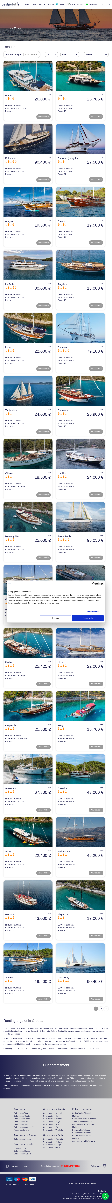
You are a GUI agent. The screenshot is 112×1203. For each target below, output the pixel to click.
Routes (51, 4)
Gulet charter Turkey (22, 1113)
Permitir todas (87, 618)
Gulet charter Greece (22, 1119)
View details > (43, 117)
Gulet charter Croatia (22, 1116)
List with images (14, 54)
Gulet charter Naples (22, 1151)
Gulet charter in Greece (25, 1135)
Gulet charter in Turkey (54, 1135)
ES (103, 4)
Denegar (55, 618)
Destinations (37, 4)
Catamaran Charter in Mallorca (84, 1119)
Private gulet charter (22, 1130)
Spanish (15, 1166)
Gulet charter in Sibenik (52, 1124)
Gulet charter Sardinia (22, 1154)
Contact (62, 4)
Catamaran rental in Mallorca (83, 1141)
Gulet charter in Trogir (51, 1122)
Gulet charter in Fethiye (52, 1145)
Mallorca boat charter (82, 1109)
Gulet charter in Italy (23, 1144)
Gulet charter (20, 1109)
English (25, 1166)
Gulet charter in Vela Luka (53, 1130)
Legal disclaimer (18, 1185)
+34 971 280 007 (76, 4)
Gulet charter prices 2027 (23, 1127)
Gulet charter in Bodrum (52, 1142)
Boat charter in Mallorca (81, 1133)
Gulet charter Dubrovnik (52, 1119)
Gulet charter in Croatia (54, 1109)
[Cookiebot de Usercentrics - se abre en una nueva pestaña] (94, 583)
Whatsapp (92, 4)
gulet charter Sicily (21, 1148)
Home (26, 4)
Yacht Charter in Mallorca (82, 1122)
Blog (27, 1185)
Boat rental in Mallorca (81, 1130)
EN (109, 4)
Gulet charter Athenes (22, 1139)
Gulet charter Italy (21, 1122)
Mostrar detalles (93, 611)
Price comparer (31, 54)
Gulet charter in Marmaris (53, 1139)
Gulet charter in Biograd (52, 1113)
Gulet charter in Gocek (51, 1147)
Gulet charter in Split (51, 1116)
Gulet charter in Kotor (51, 1127)
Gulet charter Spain (21, 1124)
